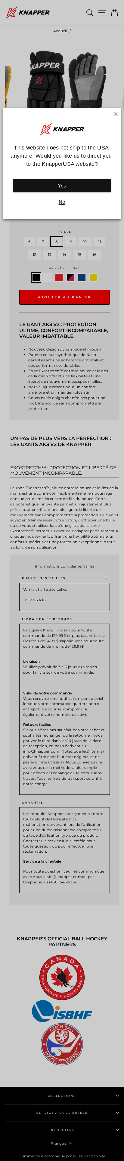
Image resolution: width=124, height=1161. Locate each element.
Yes (62, 186)
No (62, 202)
